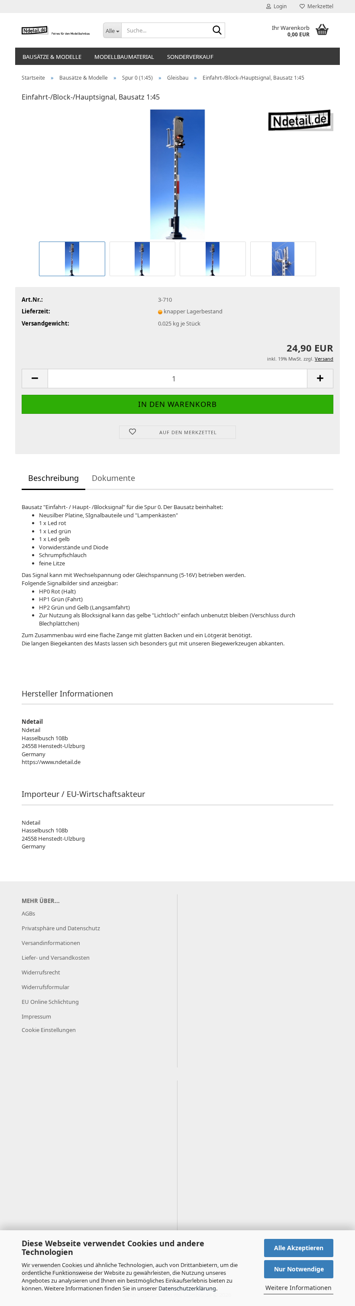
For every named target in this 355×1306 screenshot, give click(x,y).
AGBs (28, 913)
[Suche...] (217, 31)
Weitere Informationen (298, 1287)
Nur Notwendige (299, 1269)
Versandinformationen (51, 943)
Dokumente (113, 478)
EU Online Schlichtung (50, 1002)
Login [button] (279, 6)
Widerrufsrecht (41, 972)
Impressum (36, 1016)
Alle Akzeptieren (298, 1248)
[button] (35, 378)
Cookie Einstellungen (49, 1030)
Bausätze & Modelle (52, 57)
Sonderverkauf (190, 57)
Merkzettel (319, 6)
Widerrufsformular (45, 987)
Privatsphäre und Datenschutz (61, 928)
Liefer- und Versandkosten (56, 957)
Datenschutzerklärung (187, 1288)
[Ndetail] (56, 30)
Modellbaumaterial (124, 57)
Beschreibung (53, 478)
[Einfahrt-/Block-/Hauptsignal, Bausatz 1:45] (177, 174)
